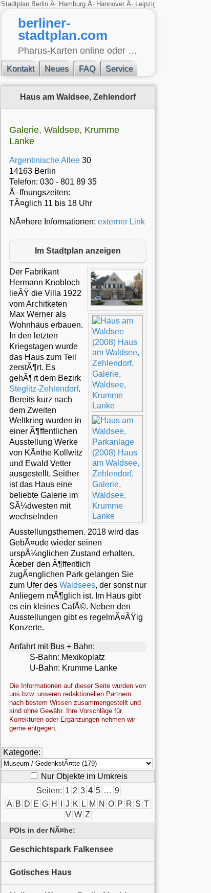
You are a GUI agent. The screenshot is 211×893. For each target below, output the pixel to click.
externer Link (121, 221)
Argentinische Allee (44, 160)
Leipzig (145, 4)
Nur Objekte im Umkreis (83, 776)
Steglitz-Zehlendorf (43, 388)
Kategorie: (21, 752)
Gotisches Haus (41, 872)
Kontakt (20, 68)
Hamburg (72, 4)
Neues (57, 68)
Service (119, 68)
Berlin (40, 4)
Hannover (110, 4)
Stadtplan (16, 4)
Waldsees (77, 585)
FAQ (87, 68)
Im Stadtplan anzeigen (78, 250)
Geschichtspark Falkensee (61, 849)
